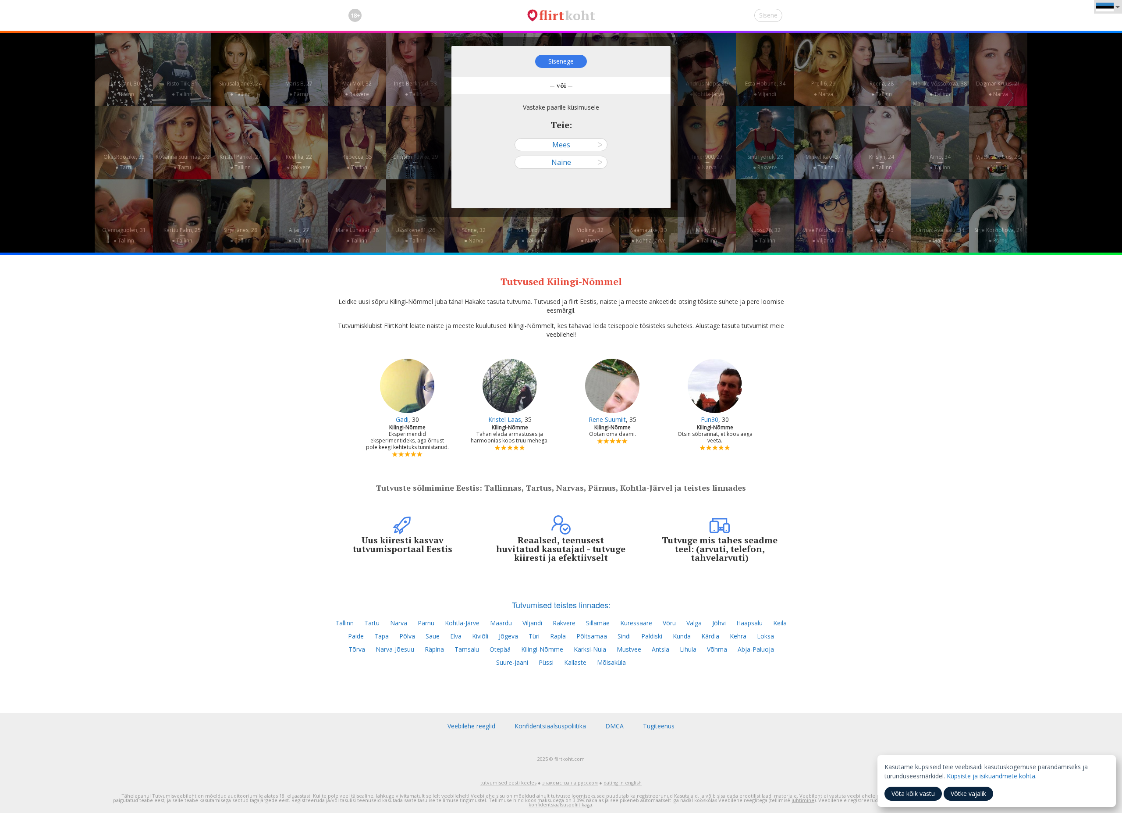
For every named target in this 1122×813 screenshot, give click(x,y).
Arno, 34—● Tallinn (940, 162)
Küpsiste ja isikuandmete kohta (991, 776)
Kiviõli (480, 636)
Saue (433, 636)
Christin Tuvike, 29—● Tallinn (415, 162)
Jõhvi (719, 623)
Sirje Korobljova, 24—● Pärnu (998, 235)
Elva (456, 636)
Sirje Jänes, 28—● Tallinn (240, 235)
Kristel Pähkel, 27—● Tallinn (240, 162)
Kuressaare (636, 623)
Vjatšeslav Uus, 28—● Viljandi (998, 162)
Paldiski (651, 636)
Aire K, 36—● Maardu (882, 235)
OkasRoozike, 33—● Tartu (124, 162)
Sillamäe (598, 623)
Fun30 (709, 419)
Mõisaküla (611, 662)
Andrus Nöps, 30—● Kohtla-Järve (707, 89)
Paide (356, 636)
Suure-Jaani (512, 662)
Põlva (407, 636)
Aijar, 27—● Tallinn (298, 235)
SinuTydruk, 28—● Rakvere (765, 162)
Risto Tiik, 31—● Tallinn (182, 89)
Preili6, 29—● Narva (823, 89)
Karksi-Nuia (590, 649)
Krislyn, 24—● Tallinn (881, 162)
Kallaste (575, 662)
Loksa (765, 636)
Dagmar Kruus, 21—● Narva (998, 89)
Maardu (501, 623)
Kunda (682, 636)
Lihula (688, 649)
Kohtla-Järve (462, 623)
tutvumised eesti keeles (508, 782)
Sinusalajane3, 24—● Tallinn (240, 89)
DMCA (614, 726)
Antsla (660, 649)
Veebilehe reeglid (471, 726)
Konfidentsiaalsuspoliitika (550, 726)
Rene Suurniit (607, 419)
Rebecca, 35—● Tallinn (357, 162)
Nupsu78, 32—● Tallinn (765, 235)
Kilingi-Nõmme (542, 649)
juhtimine (803, 800)
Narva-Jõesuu (395, 649)
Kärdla (710, 636)
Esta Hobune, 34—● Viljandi (765, 89)
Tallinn (344, 623)
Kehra (738, 636)
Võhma (717, 649)
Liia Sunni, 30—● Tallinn (124, 89)
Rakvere (564, 623)
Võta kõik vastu (913, 793)
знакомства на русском (570, 782)
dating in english (623, 782)
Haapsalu (749, 623)
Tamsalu (466, 649)
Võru (669, 623)
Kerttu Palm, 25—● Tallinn (182, 235)
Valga (694, 623)
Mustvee (629, 649)
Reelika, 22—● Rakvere (299, 162)
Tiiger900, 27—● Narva (707, 162)
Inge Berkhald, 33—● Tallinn (415, 89)
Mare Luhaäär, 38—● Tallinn (357, 235)
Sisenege (561, 61)
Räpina (434, 649)
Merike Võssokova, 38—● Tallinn (940, 89)
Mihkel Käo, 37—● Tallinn (823, 162)
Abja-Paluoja (756, 649)
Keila (780, 623)
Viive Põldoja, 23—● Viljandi (823, 235)
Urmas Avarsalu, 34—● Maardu (940, 235)
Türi (534, 636)
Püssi (546, 662)
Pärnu (426, 623)
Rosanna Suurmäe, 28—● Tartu (182, 162)
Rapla (558, 636)
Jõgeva (508, 636)
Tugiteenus (659, 726)
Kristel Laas (504, 419)
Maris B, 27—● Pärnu (298, 89)
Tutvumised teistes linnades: (561, 604)
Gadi (402, 419)
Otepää (500, 649)
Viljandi (532, 623)
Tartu (372, 623)
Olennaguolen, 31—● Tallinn (124, 235)
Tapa (381, 636)
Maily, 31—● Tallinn (706, 235)
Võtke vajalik (968, 793)
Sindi (624, 636)
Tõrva (356, 649)
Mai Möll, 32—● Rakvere (357, 89)
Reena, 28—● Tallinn (882, 89)
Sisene (768, 15)
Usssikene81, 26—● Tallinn (415, 235)
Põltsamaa (591, 636)
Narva (398, 623)
